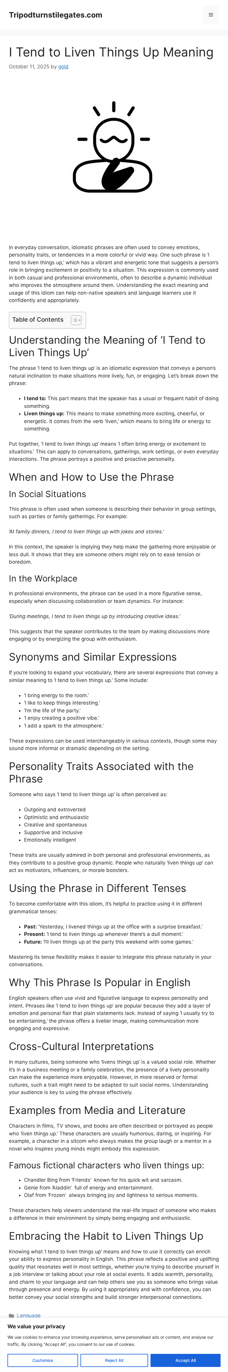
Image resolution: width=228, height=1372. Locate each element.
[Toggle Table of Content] (73, 320)
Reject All (114, 1360)
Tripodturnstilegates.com (55, 14)
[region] (114, 1345)
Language (29, 1315)
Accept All (185, 1360)
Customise (42, 1360)
